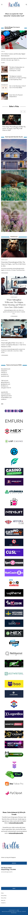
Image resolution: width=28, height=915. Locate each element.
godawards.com (5, 384)
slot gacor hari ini (6, 388)
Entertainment (4, 259)
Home (2, 893)
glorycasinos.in (5, 382)
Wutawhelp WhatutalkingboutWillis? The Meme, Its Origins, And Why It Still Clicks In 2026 (14, 128)
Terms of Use (3, 898)
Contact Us (3, 902)
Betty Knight (14, 157)
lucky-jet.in (4, 371)
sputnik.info (4, 392)
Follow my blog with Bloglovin (8, 857)
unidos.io (3, 399)
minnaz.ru (4, 372)
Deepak (14, 188)
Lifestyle (3, 51)
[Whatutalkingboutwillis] (14, 4)
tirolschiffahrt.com (6, 397)
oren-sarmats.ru (5, 394)
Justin (3, 62)
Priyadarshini (5, 272)
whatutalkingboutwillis (16, 823)
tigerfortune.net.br (6, 396)
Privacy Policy (3, 895)
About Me (3, 900)
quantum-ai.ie (5, 376)
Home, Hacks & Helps (13, 150)
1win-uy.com (4, 380)
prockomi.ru (4, 374)
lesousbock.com (5, 369)
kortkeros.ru (4, 386)
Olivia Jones (14, 219)
